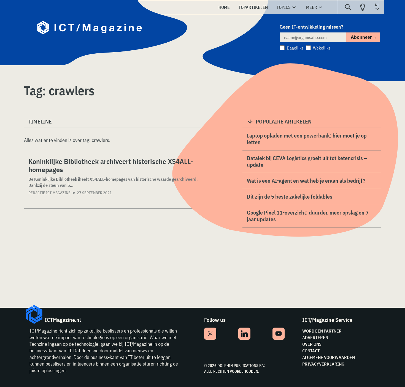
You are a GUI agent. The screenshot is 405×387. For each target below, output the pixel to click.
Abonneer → (364, 37)
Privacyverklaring (323, 364)
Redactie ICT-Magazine (49, 192)
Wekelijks (322, 48)
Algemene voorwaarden (328, 357)
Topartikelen (253, 7)
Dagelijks (295, 48)
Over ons (312, 344)
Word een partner (322, 331)
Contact (311, 350)
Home (224, 7)
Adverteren (315, 337)
